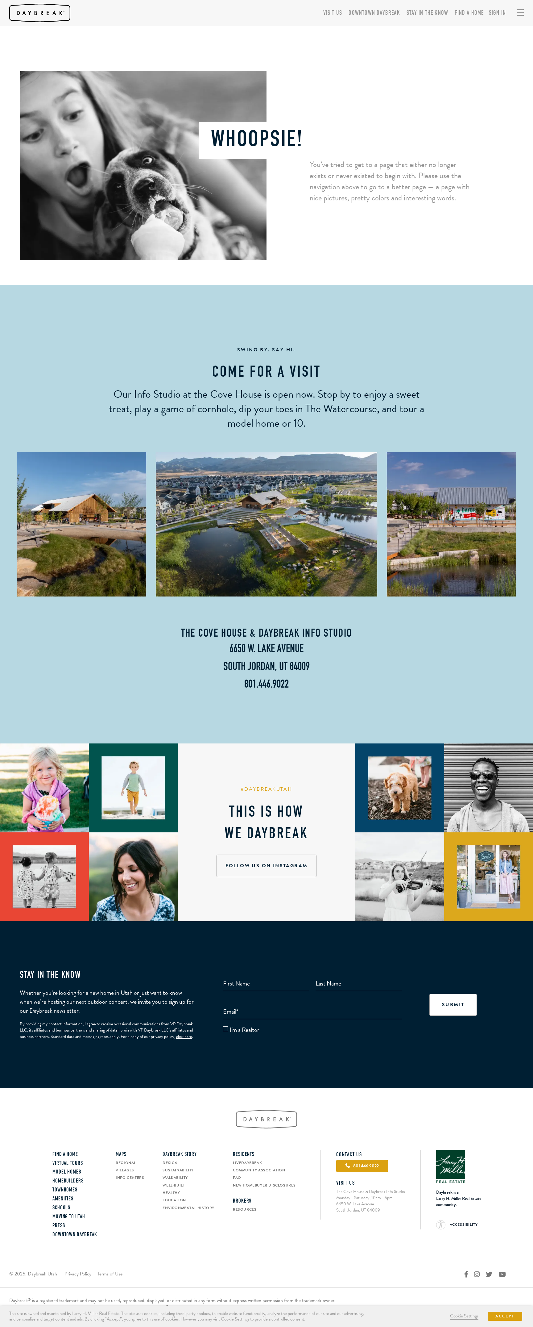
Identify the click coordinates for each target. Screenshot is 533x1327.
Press (58, 1226)
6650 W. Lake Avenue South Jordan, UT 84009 (358, 1207)
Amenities (62, 1199)
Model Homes (66, 1172)
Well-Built (174, 1185)
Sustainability (178, 1170)
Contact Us (349, 1155)
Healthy (171, 1193)
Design (170, 1163)
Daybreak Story (180, 1154)
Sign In (497, 13)
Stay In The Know (427, 13)
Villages (125, 1170)
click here (184, 1036)
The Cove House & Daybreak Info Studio (266, 633)
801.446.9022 (266, 684)
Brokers (242, 1201)
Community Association (259, 1170)
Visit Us (332, 13)
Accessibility (462, 1224)
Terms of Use (109, 1274)
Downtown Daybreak (374, 13)
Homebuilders (68, 1181)
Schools (61, 1208)
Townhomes (64, 1190)
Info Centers (130, 1177)
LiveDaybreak (247, 1163)
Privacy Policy (77, 1274)
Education (174, 1200)
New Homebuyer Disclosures (264, 1185)
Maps (121, 1154)
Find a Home (469, 13)
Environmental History (188, 1208)
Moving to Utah (68, 1217)
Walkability (175, 1177)
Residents (243, 1154)
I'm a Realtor (244, 1029)
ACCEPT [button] (504, 1316)
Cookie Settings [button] (464, 1315)
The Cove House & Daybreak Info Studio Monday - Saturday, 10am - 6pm (370, 1194)
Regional (126, 1163)
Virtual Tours (67, 1163)
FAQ (237, 1177)
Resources (244, 1209)
